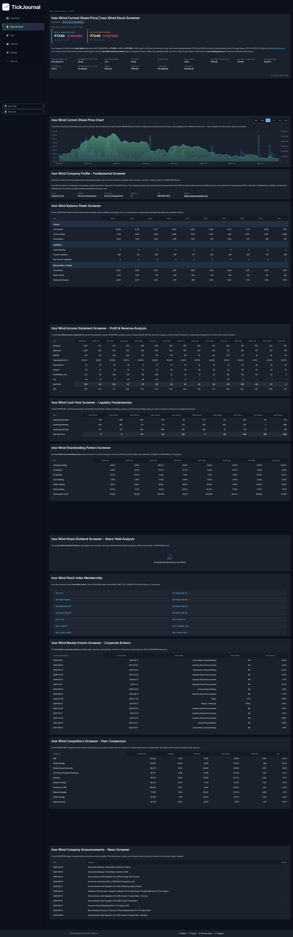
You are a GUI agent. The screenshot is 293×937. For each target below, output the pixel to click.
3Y (274, 120)
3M (262, 120)
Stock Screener (60, 11)
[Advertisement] (23, 84)
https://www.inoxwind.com (196, 196)
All (286, 120)
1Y (268, 120)
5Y (280, 120)
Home (51, 11)
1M (256, 120)
